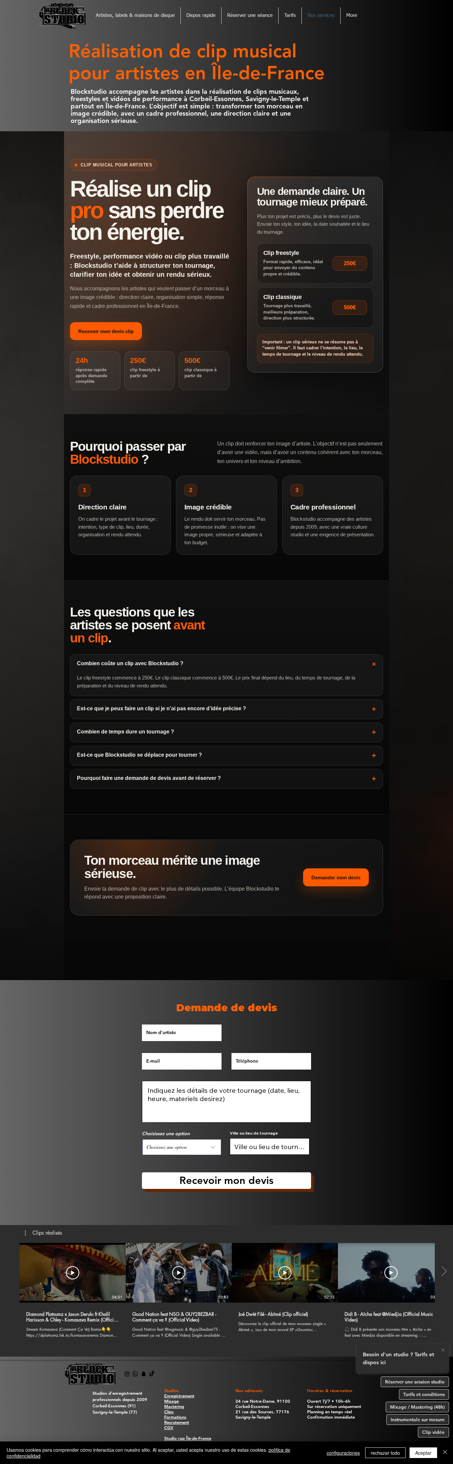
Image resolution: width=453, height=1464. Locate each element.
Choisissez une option (166, 1133)
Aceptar (423, 1452)
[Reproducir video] (72, 1272)
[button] (43, 1233)
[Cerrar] (445, 1453)
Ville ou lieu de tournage (254, 1133)
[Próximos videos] (444, 1271)
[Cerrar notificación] (443, 1350)
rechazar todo (385, 1452)
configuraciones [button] (343, 1452)
